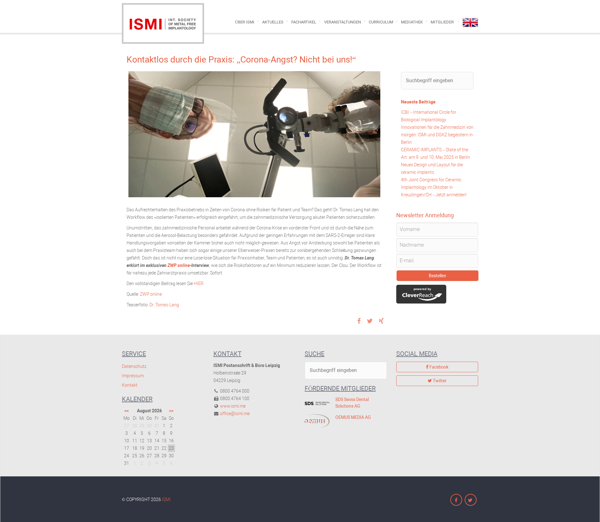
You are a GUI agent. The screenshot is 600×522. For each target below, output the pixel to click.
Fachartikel (303, 22)
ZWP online (179, 265)
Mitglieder (442, 22)
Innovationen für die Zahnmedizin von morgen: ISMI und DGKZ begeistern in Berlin (437, 135)
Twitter (439, 380)
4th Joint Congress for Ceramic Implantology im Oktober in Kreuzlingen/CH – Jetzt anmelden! (434, 187)
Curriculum (381, 22)
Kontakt (130, 385)
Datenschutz (134, 366)
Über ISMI (244, 22)
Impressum (133, 375)
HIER (198, 283)
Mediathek (412, 22)
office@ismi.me (235, 413)
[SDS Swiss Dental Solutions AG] (315, 403)
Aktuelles (272, 22)
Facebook (438, 366)
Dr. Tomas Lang (164, 304)
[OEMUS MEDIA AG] (315, 421)
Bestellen (437, 275)
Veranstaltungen (342, 22)
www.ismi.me (233, 406)
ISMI (166, 499)
